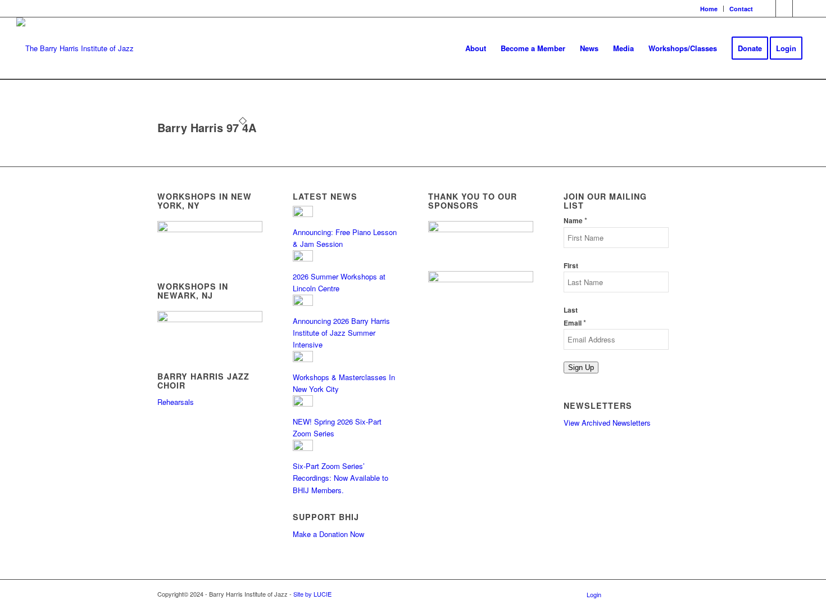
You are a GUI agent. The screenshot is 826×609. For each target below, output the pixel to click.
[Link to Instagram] (784, 8)
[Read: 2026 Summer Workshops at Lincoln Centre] (303, 258)
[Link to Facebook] (767, 8)
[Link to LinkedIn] (801, 8)
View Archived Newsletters (607, 422)
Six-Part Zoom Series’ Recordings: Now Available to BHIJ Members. (340, 478)
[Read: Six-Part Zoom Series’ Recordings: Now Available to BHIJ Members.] (303, 448)
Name (575, 220)
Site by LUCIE (312, 593)
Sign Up (581, 367)
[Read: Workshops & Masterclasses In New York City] (303, 359)
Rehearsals (175, 401)
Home (709, 8)
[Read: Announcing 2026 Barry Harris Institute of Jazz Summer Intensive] (303, 302)
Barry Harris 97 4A (206, 127)
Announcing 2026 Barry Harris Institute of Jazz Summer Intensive (341, 332)
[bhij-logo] (75, 48)
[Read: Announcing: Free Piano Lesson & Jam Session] (303, 214)
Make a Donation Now (328, 534)
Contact (741, 8)
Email (575, 323)
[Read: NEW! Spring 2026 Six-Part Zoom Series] (303, 403)
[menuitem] (709, 9)
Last (571, 310)
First (571, 265)
